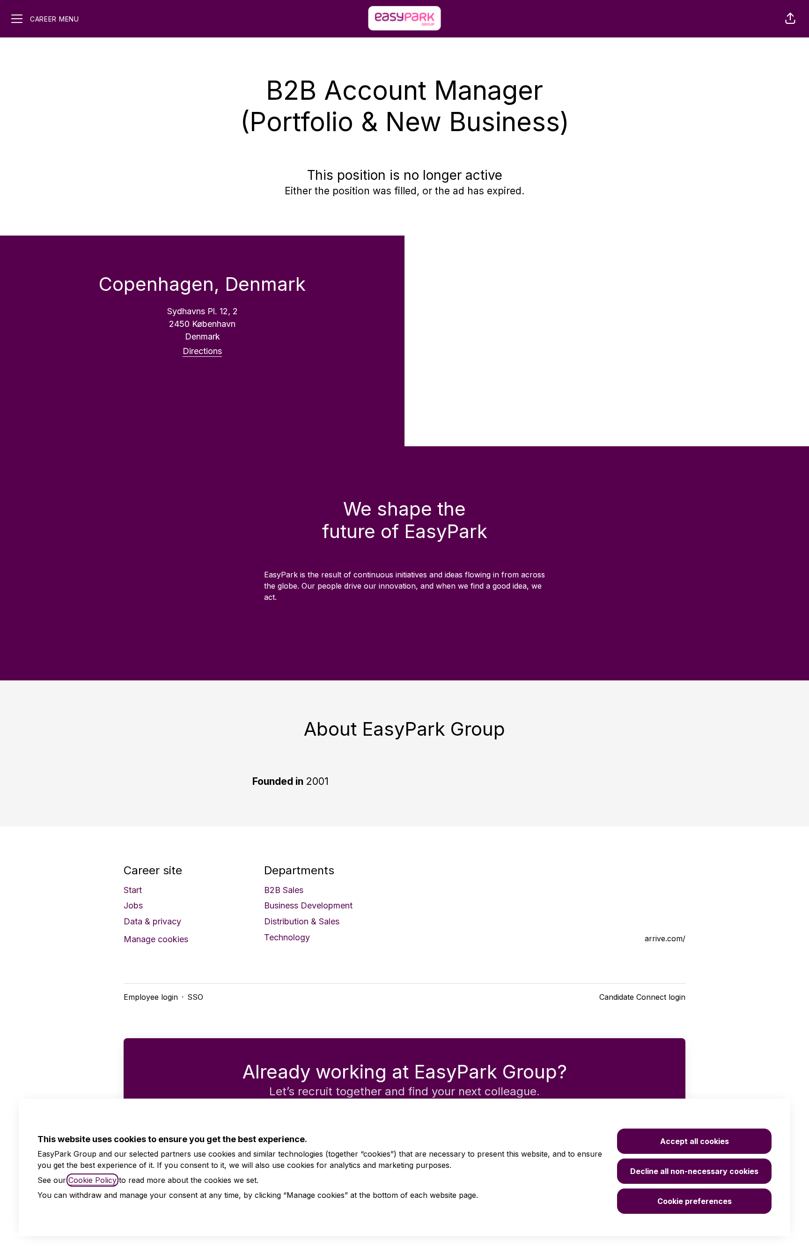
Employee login (151, 997)
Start (133, 890)
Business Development (308, 905)
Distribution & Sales (301, 921)
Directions (202, 351)
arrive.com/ (665, 938)
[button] (790, 19)
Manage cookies (156, 939)
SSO (195, 997)
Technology (287, 937)
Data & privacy (152, 921)
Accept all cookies (694, 1141)
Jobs (133, 905)
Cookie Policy (92, 1180)
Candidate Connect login (642, 997)
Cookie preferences (694, 1201)
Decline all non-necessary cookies (694, 1171)
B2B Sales (283, 890)
